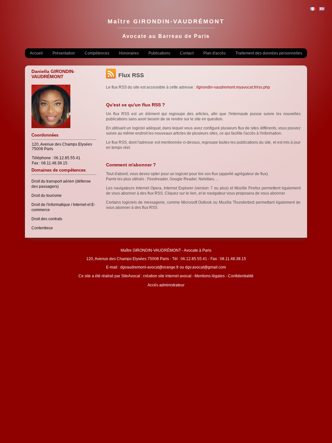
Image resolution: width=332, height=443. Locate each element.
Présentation (64, 53)
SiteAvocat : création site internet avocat (156, 276)
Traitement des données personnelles (268, 53)
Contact (187, 53)
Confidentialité (241, 276)
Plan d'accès (214, 53)
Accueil (36, 53)
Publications (159, 53)
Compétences (97, 53)
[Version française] (312, 9)
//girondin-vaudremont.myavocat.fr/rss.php (233, 87)
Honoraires (129, 53)
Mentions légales (210, 276)
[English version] (321, 9)
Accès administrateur (166, 285)
